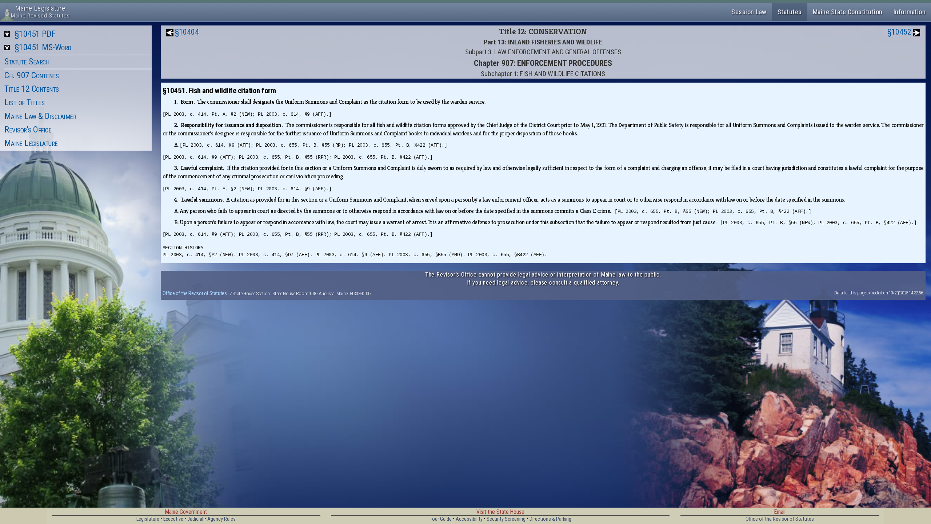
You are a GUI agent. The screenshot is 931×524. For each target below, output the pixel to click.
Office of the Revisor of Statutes (195, 293)
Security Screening (506, 519)
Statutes (790, 12)
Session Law (749, 12)
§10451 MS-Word (43, 47)
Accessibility (469, 519)
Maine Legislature (31, 143)
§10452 (899, 31)
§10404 (187, 31)
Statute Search (26, 61)
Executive (173, 519)
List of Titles (24, 102)
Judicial (195, 519)
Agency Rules (221, 519)
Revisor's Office (27, 129)
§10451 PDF (35, 34)
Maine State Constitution (848, 12)
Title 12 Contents (31, 89)
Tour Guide (441, 519)
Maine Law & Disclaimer (40, 116)
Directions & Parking (550, 519)
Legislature (147, 519)
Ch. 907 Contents (31, 75)
